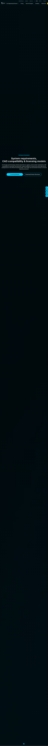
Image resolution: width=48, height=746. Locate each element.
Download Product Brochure (32, 174)
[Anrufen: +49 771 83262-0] (47, 188)
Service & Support (29, 3)
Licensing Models (14, 174)
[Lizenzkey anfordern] (47, 195)
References (44, 3)
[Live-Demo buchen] (47, 193)
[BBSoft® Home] (3, 3)
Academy (37, 3)
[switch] (36, 1)
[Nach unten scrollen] (24, 744)
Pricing (22, 3)
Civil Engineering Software (11, 3)
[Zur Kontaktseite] (47, 190)
